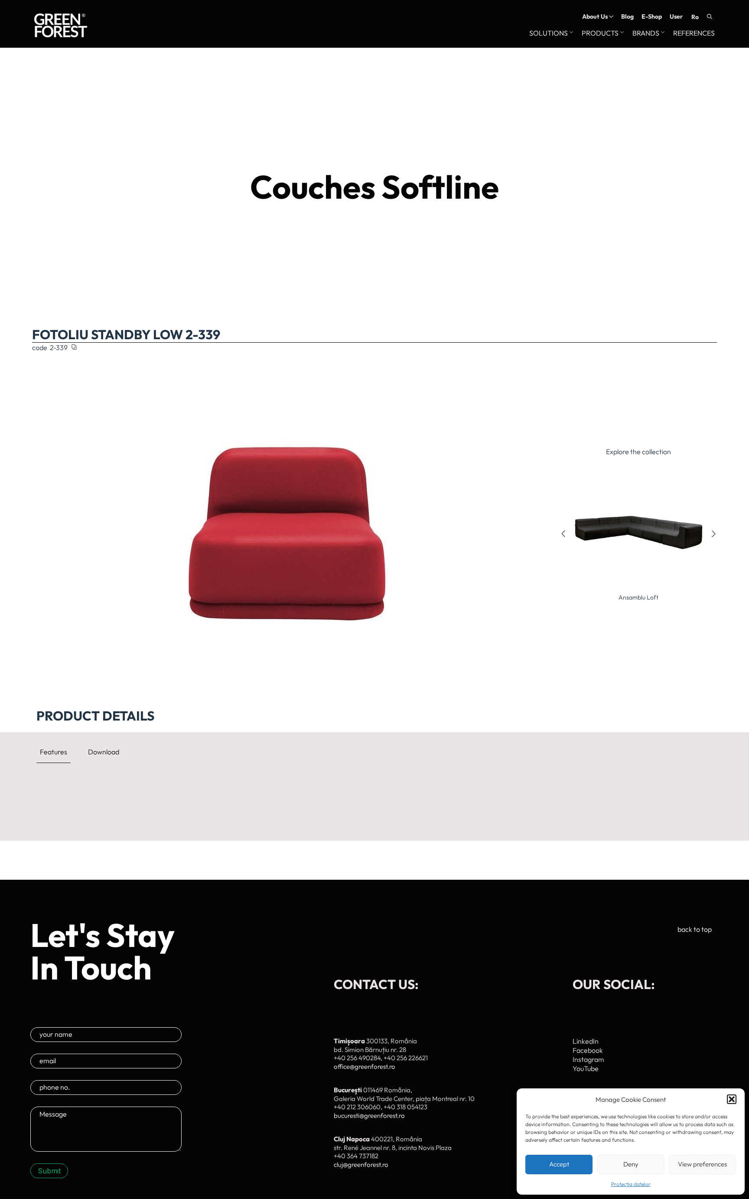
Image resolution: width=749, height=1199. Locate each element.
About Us (595, 16)
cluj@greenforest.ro (361, 1164)
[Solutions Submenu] (570, 33)
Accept (559, 1164)
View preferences (702, 1164)
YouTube (586, 1068)
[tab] (53, 752)
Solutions (548, 33)
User (676, 16)
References (694, 33)
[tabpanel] (374, 782)
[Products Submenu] (621, 33)
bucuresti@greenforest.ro (369, 1115)
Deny (630, 1164)
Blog (627, 16)
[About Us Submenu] (610, 16)
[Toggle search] (709, 16)
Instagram (588, 1059)
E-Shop (652, 16)
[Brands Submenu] (661, 33)
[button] (731, 1099)
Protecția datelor (631, 1184)
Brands (645, 33)
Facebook (588, 1050)
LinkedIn (586, 1041)
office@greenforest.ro (364, 1066)
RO (695, 17)
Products (600, 33)
